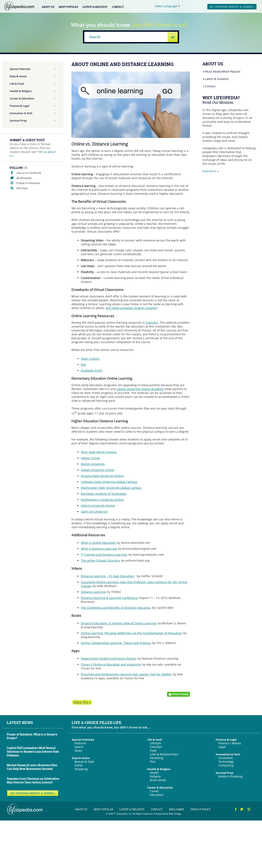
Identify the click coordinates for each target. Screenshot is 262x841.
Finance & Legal (19, 106)
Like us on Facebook (28, 172)
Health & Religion (21, 91)
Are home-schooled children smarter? (132, 308)
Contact (118, 6)
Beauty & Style (84, 762)
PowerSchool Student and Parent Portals (108, 658)
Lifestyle (155, 743)
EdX (83, 364)
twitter (242, 810)
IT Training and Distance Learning (104, 554)
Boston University (93, 464)
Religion (155, 776)
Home (78, 765)
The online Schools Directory (100, 560)
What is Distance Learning (99, 549)
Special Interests (20, 69)
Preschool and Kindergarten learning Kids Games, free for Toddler (126, 674)
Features (80, 743)
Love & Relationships (164, 754)
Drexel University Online (97, 470)
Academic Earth (91, 370)
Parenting (156, 758)
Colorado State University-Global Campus (109, 482)
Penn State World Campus (99, 452)
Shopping (81, 769)
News (78, 750)
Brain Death (158, 780)
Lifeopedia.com (19, 6)
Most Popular (68, 6)
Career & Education (22, 98)
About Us (48, 6)
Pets (153, 762)
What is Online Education (98, 543)
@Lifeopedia (24, 178)
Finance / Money (229, 743)
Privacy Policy (201, 809)
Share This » (82, 702)
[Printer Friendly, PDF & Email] (178, 694)
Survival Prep (18, 120)
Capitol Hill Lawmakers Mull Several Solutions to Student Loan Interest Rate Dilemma (33, 751)
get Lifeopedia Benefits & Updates (231, 6)
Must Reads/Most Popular (223, 71)
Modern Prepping (230, 776)
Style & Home (18, 76)
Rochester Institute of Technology (103, 494)
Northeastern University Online (102, 500)
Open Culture (90, 359)
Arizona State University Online (102, 476)
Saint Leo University (94, 511)
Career (154, 791)
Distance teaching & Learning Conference (109, 598)
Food (153, 750)
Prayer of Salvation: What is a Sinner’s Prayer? (32, 736)
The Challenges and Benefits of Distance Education (116, 608)
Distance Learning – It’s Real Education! (107, 576)
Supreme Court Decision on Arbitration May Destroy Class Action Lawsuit (33, 780)
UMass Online (90, 458)
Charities (156, 747)
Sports (79, 747)
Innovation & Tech (21, 113)
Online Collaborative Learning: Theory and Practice (116, 643)
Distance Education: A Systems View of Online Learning (118, 623)
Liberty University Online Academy (140, 389)
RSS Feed (21, 188)
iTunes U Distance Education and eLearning (111, 664)
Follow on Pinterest (28, 183)
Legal (222, 747)
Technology (226, 762)
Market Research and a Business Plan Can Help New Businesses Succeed (32, 767)
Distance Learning (93, 592)
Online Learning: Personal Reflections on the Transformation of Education (131, 633)
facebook (236, 810)
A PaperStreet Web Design (167, 813)
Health (154, 773)
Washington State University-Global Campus (111, 488)
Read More (209, 171)
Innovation (225, 758)
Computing (226, 765)
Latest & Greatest (94, 6)
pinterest (249, 810)
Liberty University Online (98, 506)
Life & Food (17, 83)
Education (157, 795)
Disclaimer (176, 809)
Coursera (152, 322)
